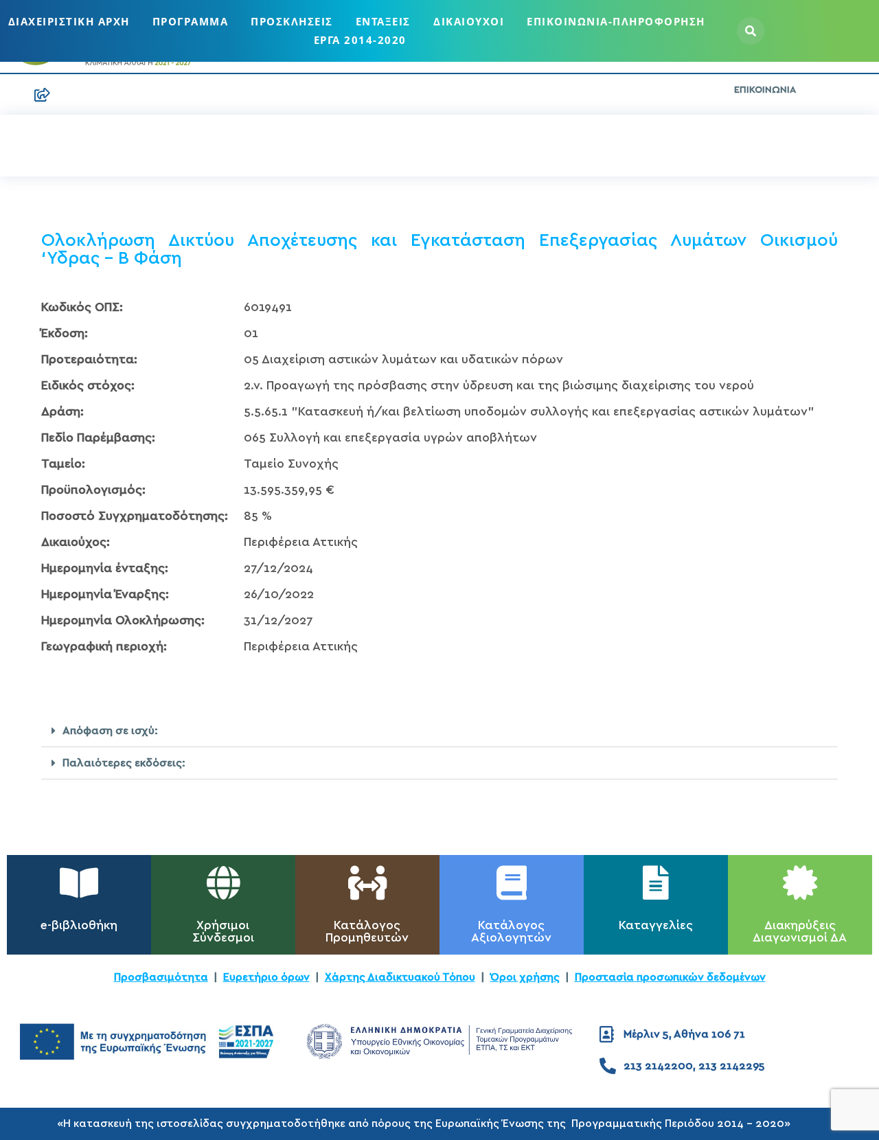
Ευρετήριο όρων (266, 977)
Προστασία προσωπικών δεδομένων (670, 977)
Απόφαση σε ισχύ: (110, 730)
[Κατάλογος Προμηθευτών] (367, 882)
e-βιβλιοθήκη (79, 926)
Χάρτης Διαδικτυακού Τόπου (400, 977)
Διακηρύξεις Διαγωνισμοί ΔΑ (800, 932)
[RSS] (42, 95)
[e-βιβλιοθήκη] (79, 882)
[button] (439, 731)
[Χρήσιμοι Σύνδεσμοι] (223, 882)
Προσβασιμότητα (161, 977)
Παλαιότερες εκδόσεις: (123, 762)
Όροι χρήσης (525, 977)
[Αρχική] (14, 95)
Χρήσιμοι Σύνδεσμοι (223, 932)
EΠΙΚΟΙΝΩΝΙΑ (765, 90)
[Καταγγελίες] (656, 882)
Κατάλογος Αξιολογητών (511, 932)
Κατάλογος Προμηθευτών (367, 932)
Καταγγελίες (656, 926)
